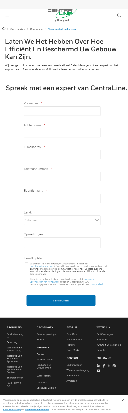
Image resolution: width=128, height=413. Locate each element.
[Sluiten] (122, 400)
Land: (29, 212)
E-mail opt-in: (33, 258)
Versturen (61, 300)
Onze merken (73, 350)
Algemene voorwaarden (37, 409)
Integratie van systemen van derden (14, 369)
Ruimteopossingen (47, 334)
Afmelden (71, 380)
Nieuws (70, 344)
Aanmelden (72, 375)
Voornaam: (33, 103)
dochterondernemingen (42, 266)
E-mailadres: (34, 147)
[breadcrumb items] (4, 29)
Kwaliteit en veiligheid (108, 344)
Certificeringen (104, 334)
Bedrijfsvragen (74, 364)
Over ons (71, 334)
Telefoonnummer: (38, 168)
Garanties (101, 350)
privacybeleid (96, 284)
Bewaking (12, 342)
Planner (41, 339)
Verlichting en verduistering (14, 349)
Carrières (42, 382)
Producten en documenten (44, 366)
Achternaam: (34, 125)
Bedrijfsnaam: (35, 190)
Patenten (101, 339)
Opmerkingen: (34, 234)
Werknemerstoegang (77, 370)
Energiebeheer (15, 377)
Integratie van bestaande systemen (14, 358)
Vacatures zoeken (46, 387)
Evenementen (74, 339)
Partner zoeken (45, 359)
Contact (41, 354)
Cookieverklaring (12, 409)
